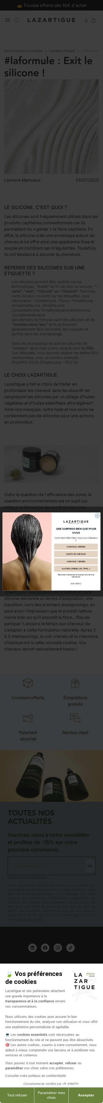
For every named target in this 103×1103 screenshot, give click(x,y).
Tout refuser (17, 1095)
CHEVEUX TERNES (76, 561)
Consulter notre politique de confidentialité (35, 1076)
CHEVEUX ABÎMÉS (76, 547)
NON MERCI (76, 583)
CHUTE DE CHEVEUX (76, 554)
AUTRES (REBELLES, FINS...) (76, 568)
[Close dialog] (97, 515)
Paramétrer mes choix (51, 1095)
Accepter (86, 1095)
